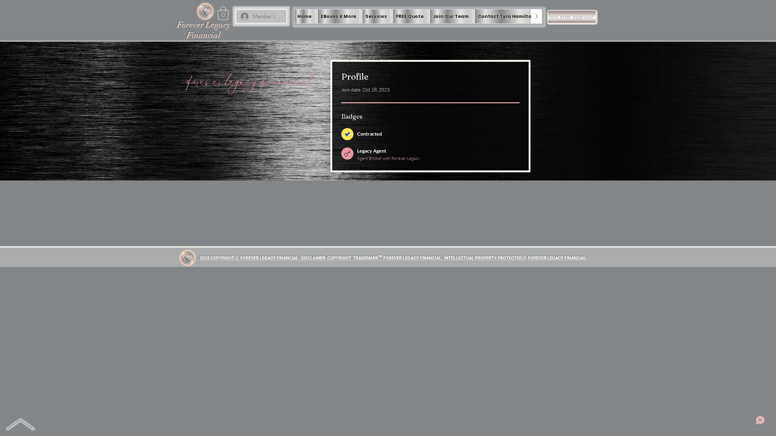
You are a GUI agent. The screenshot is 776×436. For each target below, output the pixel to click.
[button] (223, 13)
